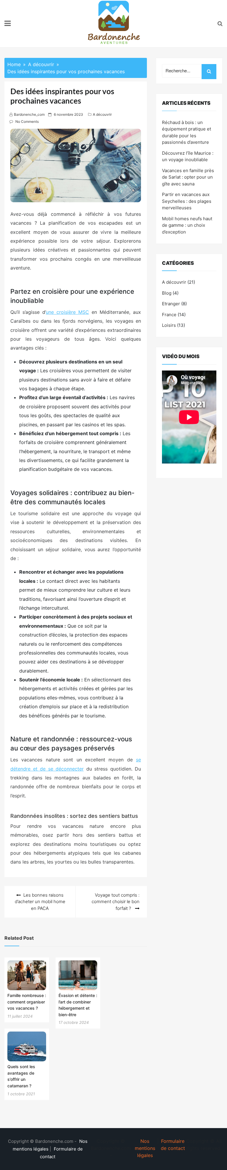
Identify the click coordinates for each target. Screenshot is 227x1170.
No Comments (27, 121)
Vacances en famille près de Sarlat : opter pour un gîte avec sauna (188, 177)
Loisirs (169, 325)
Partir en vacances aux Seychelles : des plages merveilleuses (186, 201)
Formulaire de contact (173, 1144)
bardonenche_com (29, 114)
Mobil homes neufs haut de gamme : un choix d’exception (187, 225)
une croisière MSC (67, 312)
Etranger (171, 303)
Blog (166, 293)
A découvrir (102, 114)
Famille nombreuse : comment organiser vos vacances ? (26, 1002)
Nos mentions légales (145, 1148)
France (169, 314)
